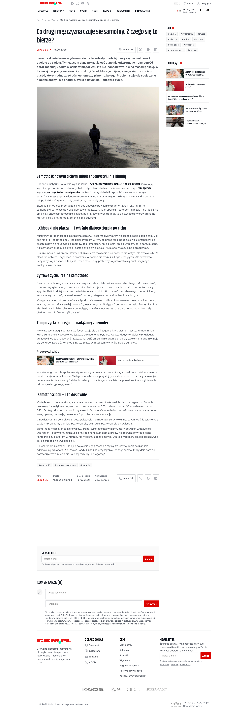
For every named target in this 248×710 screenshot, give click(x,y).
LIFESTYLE (43, 10)
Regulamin (89, 564)
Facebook (94, 645)
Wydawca (125, 660)
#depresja (85, 465)
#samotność (44, 465)
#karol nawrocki (175, 50)
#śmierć (201, 34)
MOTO (72, 10)
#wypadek (189, 44)
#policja (185, 39)
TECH (94, 10)
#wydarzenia (187, 34)
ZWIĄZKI (107, 10)
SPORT (83, 10)
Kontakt (124, 655)
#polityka (198, 39)
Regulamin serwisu (130, 665)
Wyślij (153, 603)
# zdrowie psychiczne (65, 465)
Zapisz (148, 559)
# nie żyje (172, 39)
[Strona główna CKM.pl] (51, 3)
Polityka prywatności (131, 670)
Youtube (93, 656)
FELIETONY (58, 10)
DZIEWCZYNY (123, 10)
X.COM (92, 662)
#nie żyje (192, 50)
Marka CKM (126, 644)
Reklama (124, 650)
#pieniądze (173, 44)
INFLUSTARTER (142, 10)
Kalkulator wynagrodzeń (133, 675)
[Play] (200, 10)
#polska (172, 34)
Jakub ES (42, 49)
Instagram (94, 650)
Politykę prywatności (105, 564)
